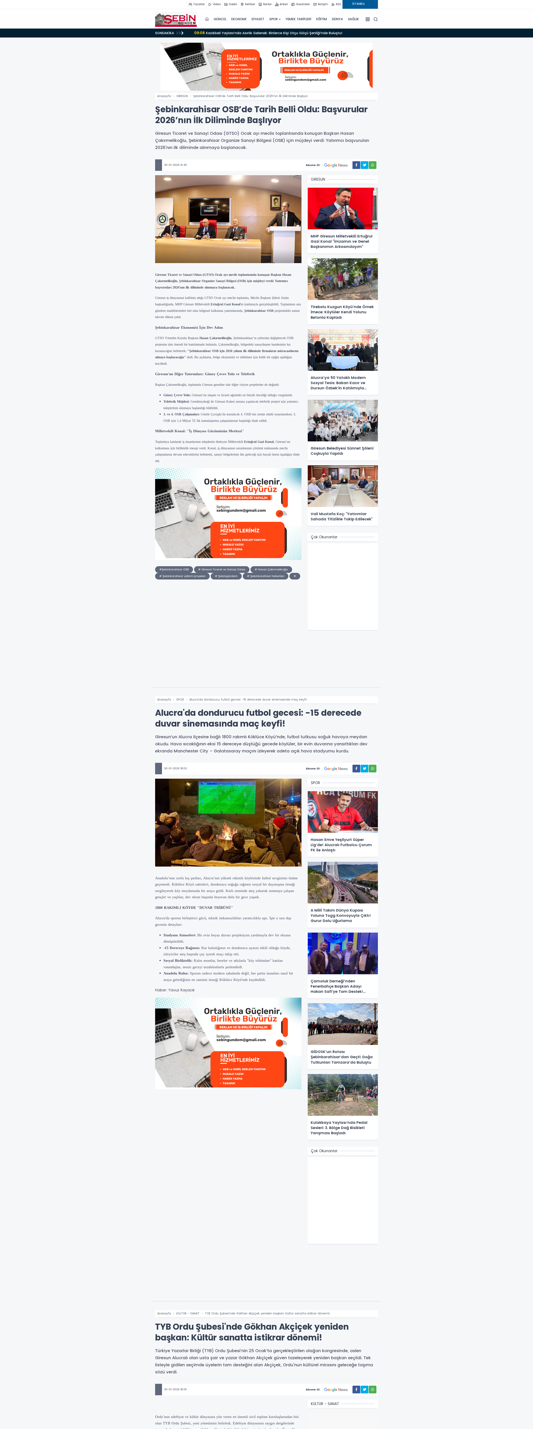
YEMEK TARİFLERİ (298, 19)
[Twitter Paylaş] (364, 165)
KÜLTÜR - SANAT (187, 1313)
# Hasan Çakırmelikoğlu (271, 569)
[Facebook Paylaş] (356, 165)
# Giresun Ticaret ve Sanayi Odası (221, 569)
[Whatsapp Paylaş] (372, 165)
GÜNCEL (220, 19)
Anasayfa (164, 96)
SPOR (273, 19)
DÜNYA (337, 19)
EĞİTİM (321, 19)
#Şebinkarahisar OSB (174, 569)
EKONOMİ (238, 19)
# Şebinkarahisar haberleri (265, 576)
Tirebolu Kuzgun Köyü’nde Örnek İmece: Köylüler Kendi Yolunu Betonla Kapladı (266, 32)
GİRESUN (182, 96)
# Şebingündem (226, 576)
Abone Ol (313, 165)
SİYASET (257, 19)
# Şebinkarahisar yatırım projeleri (182, 576)
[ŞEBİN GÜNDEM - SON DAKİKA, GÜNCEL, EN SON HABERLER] (176, 19)
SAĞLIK (353, 19)
